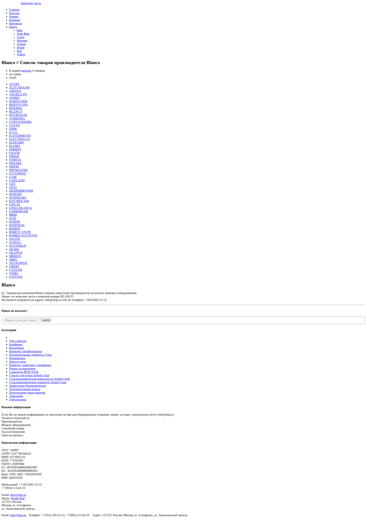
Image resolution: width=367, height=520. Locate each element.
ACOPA (14, 84)
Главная (14, 9)
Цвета (13, 26)
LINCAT (14, 204)
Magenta (22, 40)
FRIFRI (14, 166)
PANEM (14, 221)
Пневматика (17, 358)
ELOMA (14, 146)
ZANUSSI (15, 276)
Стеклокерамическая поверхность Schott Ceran (39, 378)
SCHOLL (15, 242)
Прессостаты (17, 361)
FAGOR (14, 152)
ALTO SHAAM (19, 87)
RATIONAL (17, 225)
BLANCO (15, 111)
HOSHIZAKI (17, 197)
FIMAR (14, 156)
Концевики (16, 347)
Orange (21, 44)
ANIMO (14, 97)
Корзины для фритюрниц (25, 351)
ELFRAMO (16, 142)
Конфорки (16, 344)
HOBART (15, 194)
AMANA (15, 91)
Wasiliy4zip (18, 498)
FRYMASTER (18, 170)
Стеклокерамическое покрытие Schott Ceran (37, 382)
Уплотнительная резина (24, 389)
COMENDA (17, 118)
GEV (12, 183)
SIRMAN (15, 256)
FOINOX (15, 159)
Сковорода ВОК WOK (24, 372)
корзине (26, 70)
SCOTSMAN (17, 245)
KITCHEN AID (19, 201)
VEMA (13, 273)
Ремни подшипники (22, 368)
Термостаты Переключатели (27, 385)
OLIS (12, 218)
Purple (21, 47)
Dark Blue (23, 33)
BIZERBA (16, 108)
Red (19, 51)
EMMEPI (15, 149)
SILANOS (15, 252)
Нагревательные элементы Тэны (30, 354)
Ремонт (14, 16)
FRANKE (15, 163)
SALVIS (14, 238)
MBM (13, 214)
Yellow (21, 54)
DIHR (13, 128)
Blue (20, 30)
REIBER (14, 228)
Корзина (14, 20)
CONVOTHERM (20, 121)
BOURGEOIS (18, 115)
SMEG (13, 259)
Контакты (15, 23)
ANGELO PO (18, 94)
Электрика (16, 396)
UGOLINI (15, 269)
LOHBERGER (18, 211)
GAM (12, 177)
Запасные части (31, 3)
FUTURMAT (17, 173)
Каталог (14, 13)
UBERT (14, 266)
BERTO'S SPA (18, 104)
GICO (13, 187)
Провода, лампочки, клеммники (30, 365)
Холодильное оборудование (27, 392)
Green (20, 37)
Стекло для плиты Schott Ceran (29, 375)
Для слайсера (17, 341)
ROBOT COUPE (20, 232)
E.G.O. (13, 132)
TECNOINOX (18, 263)
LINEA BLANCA (20, 208)
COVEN (14, 125)
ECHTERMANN (20, 135)
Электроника (17, 399)
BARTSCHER (18, 101)
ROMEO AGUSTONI (23, 235)
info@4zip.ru (18, 494)
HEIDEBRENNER (21, 190)
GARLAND (17, 180)
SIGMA (14, 249)
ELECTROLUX (19, 139)
